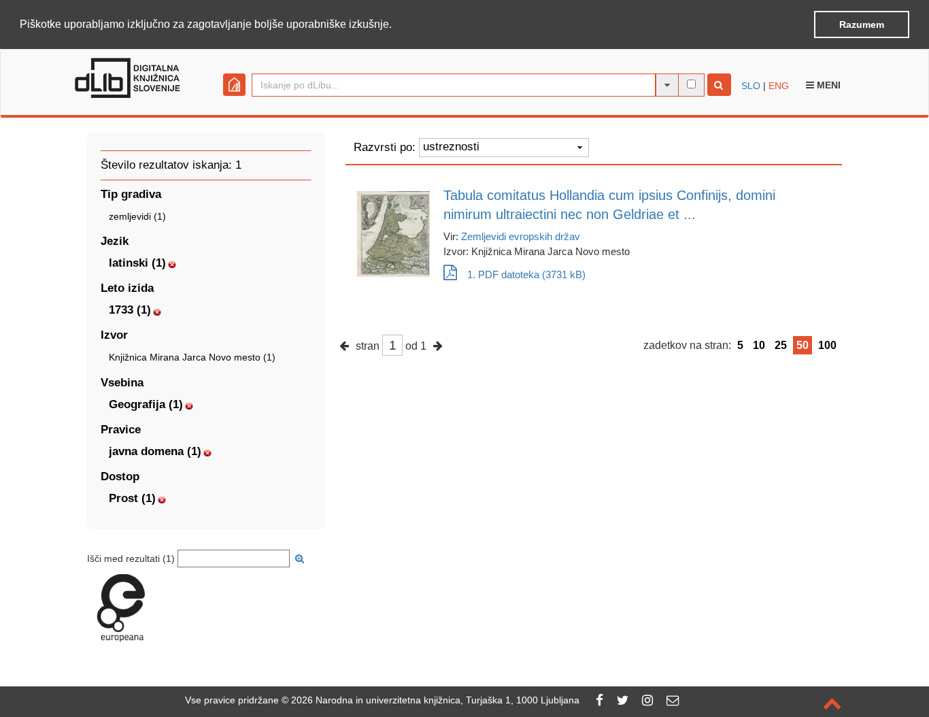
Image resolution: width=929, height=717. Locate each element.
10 (759, 345)
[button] (396, 25)
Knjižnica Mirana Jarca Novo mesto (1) (192, 357)
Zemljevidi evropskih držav (520, 236)
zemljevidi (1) (137, 216)
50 (802, 345)
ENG (778, 85)
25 (781, 345)
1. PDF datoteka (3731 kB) (526, 274)
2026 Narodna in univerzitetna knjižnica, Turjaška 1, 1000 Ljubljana (435, 700)
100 (827, 345)
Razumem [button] (861, 24)
